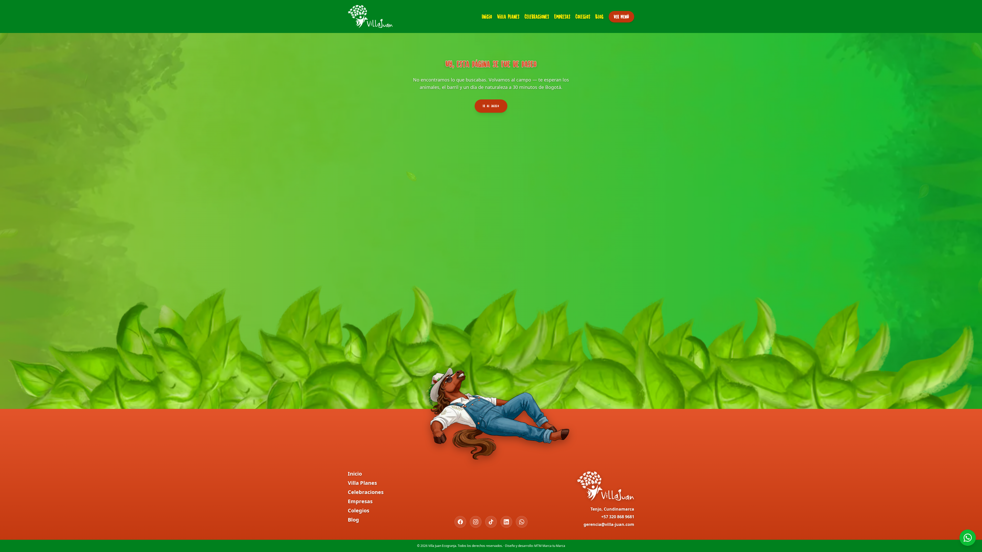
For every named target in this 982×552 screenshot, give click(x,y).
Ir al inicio (491, 106)
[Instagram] (475, 521)
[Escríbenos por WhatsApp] (967, 538)
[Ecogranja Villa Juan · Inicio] (370, 16)
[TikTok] (491, 521)
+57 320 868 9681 (617, 517)
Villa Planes (508, 16)
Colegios (582, 16)
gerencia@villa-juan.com (609, 524)
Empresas (562, 16)
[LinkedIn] (506, 521)
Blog (599, 16)
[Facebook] (460, 521)
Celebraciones (537, 16)
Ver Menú (621, 16)
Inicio (487, 16)
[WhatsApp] (521, 521)
